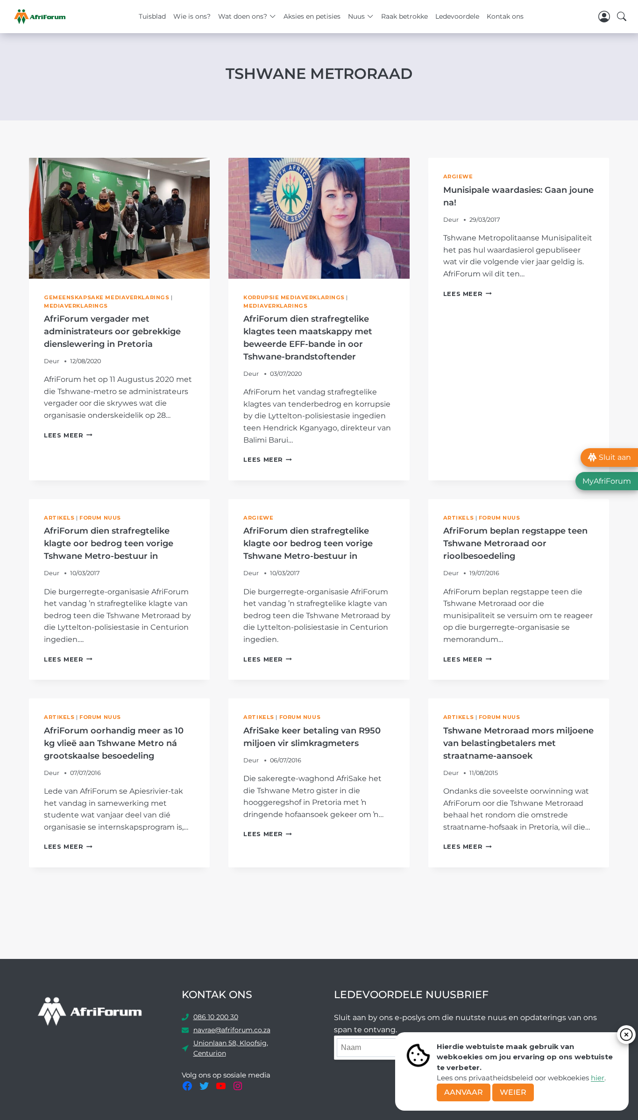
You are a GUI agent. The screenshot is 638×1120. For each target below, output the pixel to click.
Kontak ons (505, 16)
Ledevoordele (457, 16)
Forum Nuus (100, 517)
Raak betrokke (404, 16)
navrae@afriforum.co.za (231, 1030)
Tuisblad (152, 16)
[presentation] (119, 218)
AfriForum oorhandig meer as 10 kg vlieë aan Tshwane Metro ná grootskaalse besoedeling (114, 743)
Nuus (356, 16)
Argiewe (458, 176)
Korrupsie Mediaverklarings (294, 297)
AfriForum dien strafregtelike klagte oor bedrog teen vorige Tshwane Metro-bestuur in (108, 543)
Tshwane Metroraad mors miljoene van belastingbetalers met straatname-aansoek (518, 743)
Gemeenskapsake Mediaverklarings (106, 297)
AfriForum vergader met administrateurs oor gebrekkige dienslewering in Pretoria (112, 331)
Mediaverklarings (76, 306)
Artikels (59, 517)
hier (597, 1077)
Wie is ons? (192, 16)
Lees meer (68, 435)
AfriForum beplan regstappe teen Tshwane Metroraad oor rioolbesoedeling (515, 543)
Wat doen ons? (242, 16)
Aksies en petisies (312, 16)
